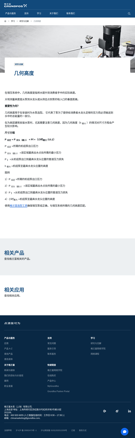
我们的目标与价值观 (13, 375)
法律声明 (8, 430)
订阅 (69, 430)
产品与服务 (9, 338)
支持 (49, 338)
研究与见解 (96, 343)
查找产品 (8, 354)
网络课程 (95, 354)
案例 (6, 380)
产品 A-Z (8, 348)
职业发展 (8, 386)
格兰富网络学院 (98, 348)
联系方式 (78, 430)
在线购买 (51, 375)
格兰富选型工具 (18, 205)
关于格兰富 (9, 365)
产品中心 (51, 380)
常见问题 (51, 343)
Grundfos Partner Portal (58, 391)
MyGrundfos (53, 386)
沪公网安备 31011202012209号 (51, 430)
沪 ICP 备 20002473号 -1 (25, 430)
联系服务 (51, 354)
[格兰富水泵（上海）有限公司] (5, 21)
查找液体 (8, 359)
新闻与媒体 (9, 370)
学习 (93, 338)
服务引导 (51, 348)
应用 (6, 343)
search (129, 13)
